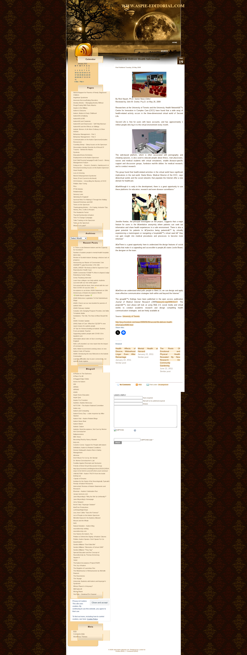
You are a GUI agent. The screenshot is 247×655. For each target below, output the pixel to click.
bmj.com (76, 442)
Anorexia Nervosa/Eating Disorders (85, 100)
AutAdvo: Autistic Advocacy (82, 403)
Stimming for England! (80, 197)
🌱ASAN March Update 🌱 (82, 295)
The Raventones (79, 576)
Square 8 (76, 557)
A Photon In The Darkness (82, 373)
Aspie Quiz (77, 397)
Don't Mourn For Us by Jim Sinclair (85, 458)
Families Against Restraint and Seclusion (87, 463)
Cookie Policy (92, 619)
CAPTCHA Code (146, 440)
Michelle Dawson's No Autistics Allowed (86, 518)
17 (75, 75)
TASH (75, 560)
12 (80, 72)
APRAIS (76, 389)
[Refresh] (135, 431)
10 (75, 72)
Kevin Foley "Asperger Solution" (84, 504)
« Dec (76, 82)
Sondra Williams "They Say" (83, 550)
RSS (140, 384)
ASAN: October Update (81, 321)
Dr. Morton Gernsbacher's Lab (83, 460)
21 (85, 75)
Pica (74, 186)
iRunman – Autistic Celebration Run (85, 491)
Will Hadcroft (77, 589)
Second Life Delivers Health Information (137, 59)
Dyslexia (76, 152)
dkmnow (76, 455)
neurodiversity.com (79, 531)
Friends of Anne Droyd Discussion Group (87, 466)
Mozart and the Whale (80, 520)
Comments (78, 634)
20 (82, 75)
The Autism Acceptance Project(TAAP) (86, 563)
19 (80, 75)
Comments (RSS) (132, 651)
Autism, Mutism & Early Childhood (85, 113)
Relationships (78, 191)
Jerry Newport (78, 502)
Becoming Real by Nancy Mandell (85, 439)
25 (78, 77)
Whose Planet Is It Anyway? (83, 586)
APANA (75, 387)
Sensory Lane (78, 194)
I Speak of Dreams (79, 478)
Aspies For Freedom (80, 400)
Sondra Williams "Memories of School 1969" (88, 547)
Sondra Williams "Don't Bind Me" (84, 544)
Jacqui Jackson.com (80, 494)
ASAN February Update (81, 308)
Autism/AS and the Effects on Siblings (86, 126)
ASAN (75, 392)
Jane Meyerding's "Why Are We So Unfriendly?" (89, 496)
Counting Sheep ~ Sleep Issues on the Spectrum (90, 144)
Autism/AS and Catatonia (81, 121)
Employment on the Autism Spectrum (86, 157)
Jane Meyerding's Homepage (83, 499)
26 (80, 77)
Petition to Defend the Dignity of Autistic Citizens (89, 536)
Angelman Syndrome (80, 97)
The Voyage (77, 578)
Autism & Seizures (79, 110)
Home (174, 42)
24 (75, 77)
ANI (74, 384)
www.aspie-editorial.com (153, 6)
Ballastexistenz (78, 434)
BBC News (77, 437)
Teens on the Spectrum (81, 204)
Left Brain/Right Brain (80, 510)
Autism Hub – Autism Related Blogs (85, 418)
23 (89, 75)
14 (85, 72)
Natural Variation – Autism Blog (83, 526)
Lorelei (141, 649)
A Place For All (78, 376)
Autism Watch (78, 424)
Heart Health (77, 170)
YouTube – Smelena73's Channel (84, 594)
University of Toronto (131, 316)
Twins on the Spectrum (81, 223)
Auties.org (76, 408)
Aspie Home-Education (81, 395)
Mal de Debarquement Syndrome (84, 176)
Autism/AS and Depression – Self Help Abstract (89, 124)
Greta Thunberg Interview (82, 278)
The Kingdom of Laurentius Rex (84, 568)
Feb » (82, 82)
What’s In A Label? (79, 225)
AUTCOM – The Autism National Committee (88, 405)
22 (87, 75)
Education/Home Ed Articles (82, 155)
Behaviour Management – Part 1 (84, 134)
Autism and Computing (81, 411)
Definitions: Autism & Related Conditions (87, 447)
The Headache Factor (81, 212)
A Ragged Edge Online (81, 379)
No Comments (125, 384)
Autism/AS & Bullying (80, 116)
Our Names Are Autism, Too (83, 534)
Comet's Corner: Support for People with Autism (89, 445)
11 (78, 72)
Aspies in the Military (80, 108)
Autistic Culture (78, 426)
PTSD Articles (78, 189)
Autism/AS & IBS (79, 118)
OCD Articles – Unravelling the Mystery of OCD (89, 181)
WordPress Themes (80, 637)
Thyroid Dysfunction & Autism (83, 215)
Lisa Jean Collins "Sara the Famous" (86, 512)
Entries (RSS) (120, 651)
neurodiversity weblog (80, 528)
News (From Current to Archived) (84, 178)
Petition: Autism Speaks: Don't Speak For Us (88, 539)
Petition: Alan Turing (80, 183)
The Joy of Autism (79, 565)
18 (78, 75)
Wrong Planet (78, 591)
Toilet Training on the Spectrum (84, 220)
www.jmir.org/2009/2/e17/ (167, 302)
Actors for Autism (79, 381)
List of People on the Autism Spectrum (86, 515)
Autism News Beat (79, 421)
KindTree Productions (80, 507)
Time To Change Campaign (82, 217)
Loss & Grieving (78, 173)
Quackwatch (77, 542)
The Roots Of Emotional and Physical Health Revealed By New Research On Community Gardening (170, 357)
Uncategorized (163, 384)
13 (82, 72)
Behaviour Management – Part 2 (84, 137)
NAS (74, 523)
